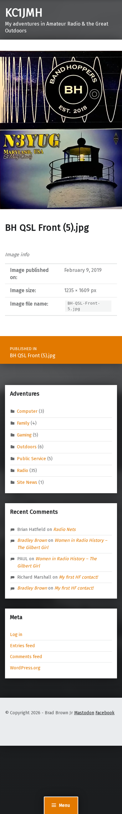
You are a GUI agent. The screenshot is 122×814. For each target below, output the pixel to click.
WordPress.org (25, 668)
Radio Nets (64, 529)
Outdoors (27, 447)
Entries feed (22, 645)
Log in (16, 634)
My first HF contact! (78, 577)
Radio (22, 470)
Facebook (104, 712)
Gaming (24, 435)
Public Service (31, 458)
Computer (27, 411)
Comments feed (26, 656)
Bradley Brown (32, 540)
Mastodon (84, 712)
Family (23, 423)
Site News (27, 482)
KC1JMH (24, 13)
